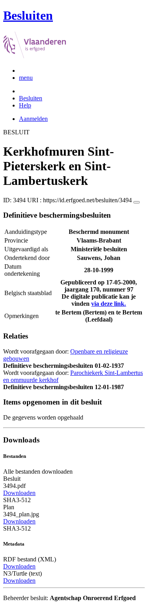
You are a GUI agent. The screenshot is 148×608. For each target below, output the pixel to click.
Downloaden (19, 492)
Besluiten (30, 98)
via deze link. (108, 303)
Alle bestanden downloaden (38, 471)
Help (25, 105)
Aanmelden (33, 118)
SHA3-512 (17, 500)
